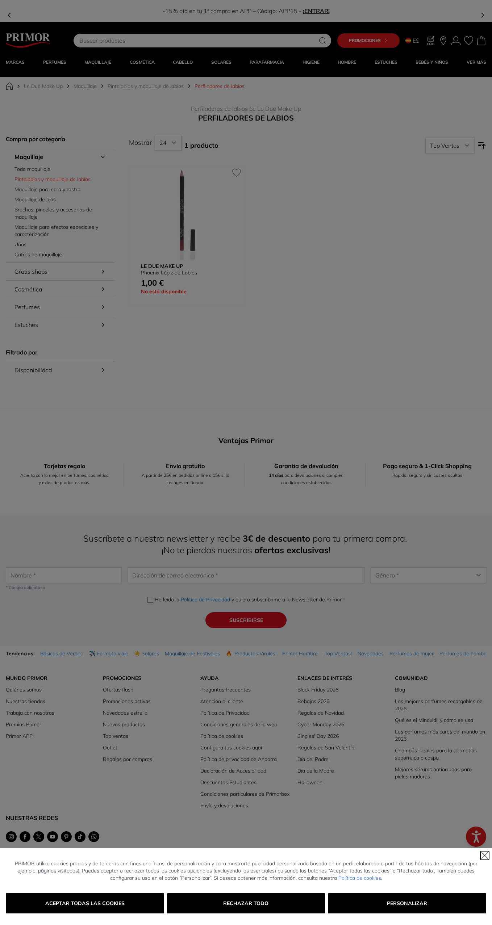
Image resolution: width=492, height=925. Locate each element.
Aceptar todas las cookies (85, 903)
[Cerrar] (484, 855)
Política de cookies (359, 878)
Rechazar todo (245, 903)
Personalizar (407, 903)
